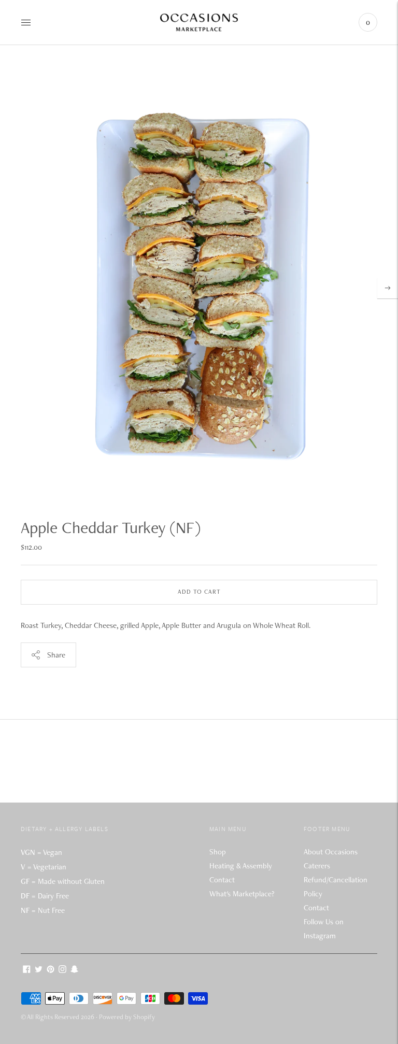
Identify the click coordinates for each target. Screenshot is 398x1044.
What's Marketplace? (241, 894)
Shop (217, 852)
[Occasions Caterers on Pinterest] (50, 970)
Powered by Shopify (127, 1016)
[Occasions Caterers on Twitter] (38, 970)
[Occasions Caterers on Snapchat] (74, 970)
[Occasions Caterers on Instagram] (62, 970)
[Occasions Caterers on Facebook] (27, 970)
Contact (222, 880)
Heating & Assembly (240, 866)
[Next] (387, 288)
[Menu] (26, 22)
